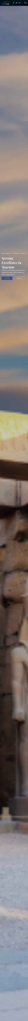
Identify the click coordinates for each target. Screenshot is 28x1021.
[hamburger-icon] (25, 3)
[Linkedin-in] (16, 3)
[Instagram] (20, 3)
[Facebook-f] (13, 3)
